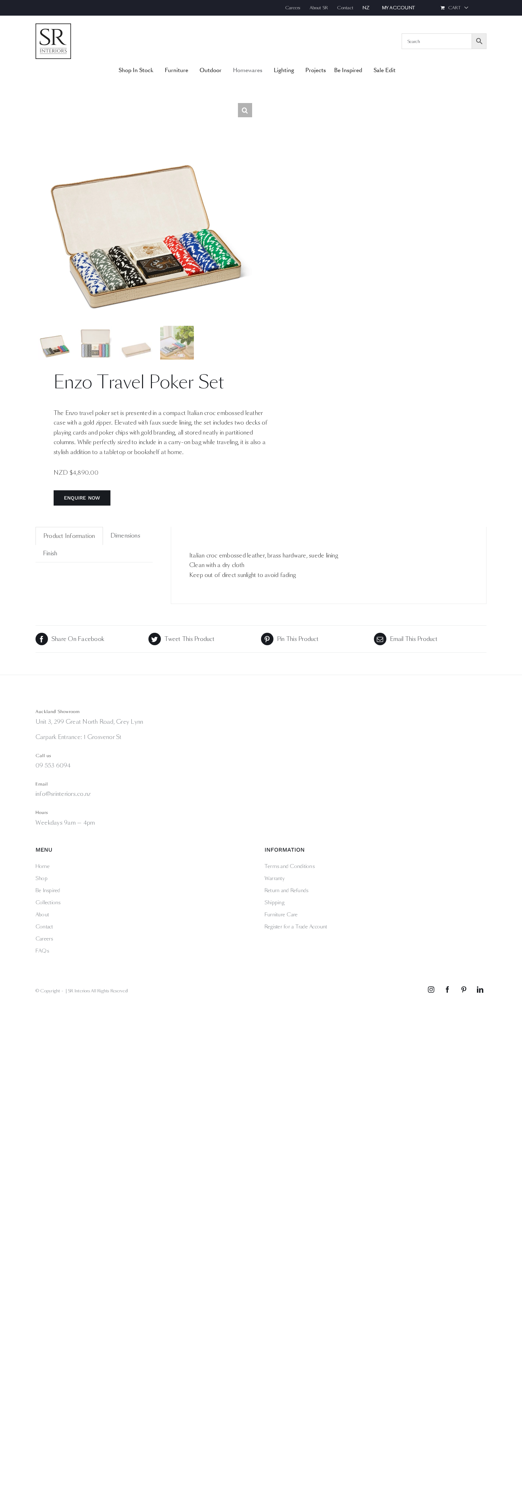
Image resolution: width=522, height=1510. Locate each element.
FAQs (42, 950)
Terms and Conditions (290, 866)
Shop (42, 878)
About (42, 914)
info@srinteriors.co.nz (63, 794)
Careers (44, 938)
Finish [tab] (50, 553)
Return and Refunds (286, 890)
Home (43, 866)
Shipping (274, 902)
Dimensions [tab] (125, 536)
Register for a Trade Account (296, 926)
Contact (44, 926)
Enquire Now (82, 498)
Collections (48, 902)
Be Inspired (48, 890)
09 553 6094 (53, 765)
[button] (245, 110)
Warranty (275, 878)
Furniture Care (281, 914)
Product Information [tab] (69, 536)
